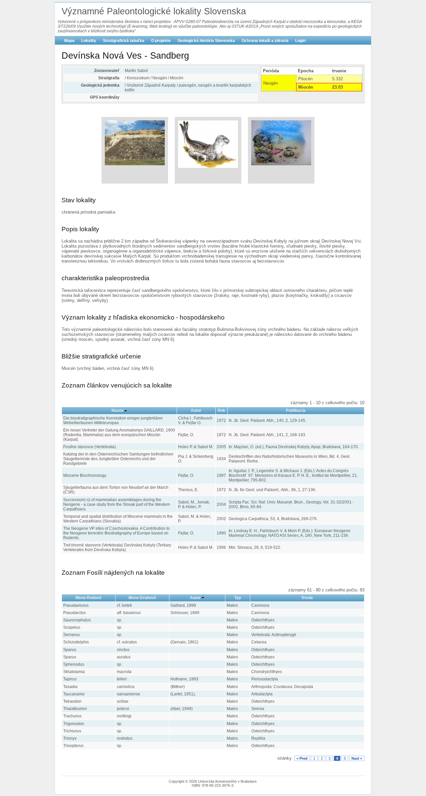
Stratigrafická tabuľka (123, 40)
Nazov (117, 410)
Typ (237, 597)
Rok (221, 410)
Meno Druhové (142, 597)
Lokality (88, 40)
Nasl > (356, 758)
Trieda (307, 597)
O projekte (161, 40)
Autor (196, 410)
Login (300, 40)
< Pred (302, 758)
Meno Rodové (89, 597)
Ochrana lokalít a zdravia (265, 40)
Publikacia (296, 410)
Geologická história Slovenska (206, 40)
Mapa (69, 40)
